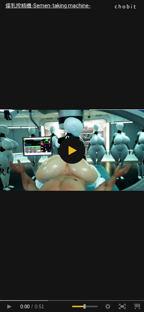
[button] (72, 150)
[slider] (72, 300)
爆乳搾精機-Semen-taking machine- (48, 6)
